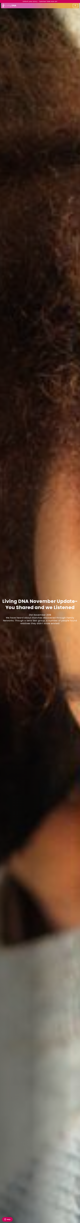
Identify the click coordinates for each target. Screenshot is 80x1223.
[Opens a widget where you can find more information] (7, 1219)
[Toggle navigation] (75, 5)
